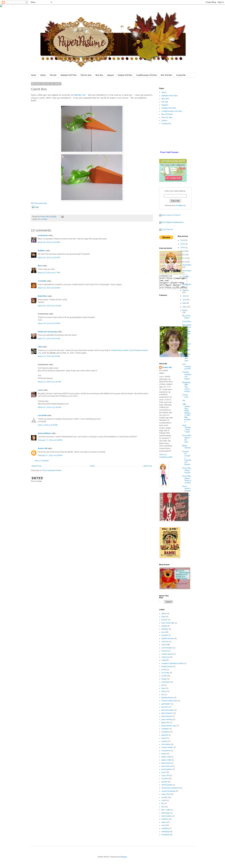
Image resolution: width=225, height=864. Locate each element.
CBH (40, 347)
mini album (166, 744)
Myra (40, 266)
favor (163, 688)
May (185, 303)
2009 (182, 508)
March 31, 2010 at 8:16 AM (49, 339)
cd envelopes (167, 648)
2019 (182, 240)
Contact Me (181, 75)
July (184, 296)
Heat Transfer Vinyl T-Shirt (186, 428)
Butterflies (42, 296)
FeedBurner (181, 205)
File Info (53, 75)
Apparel (110, 75)
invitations (165, 732)
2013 (182, 251)
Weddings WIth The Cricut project (186, 386)
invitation (165, 729)
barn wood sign (167, 623)
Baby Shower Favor (186, 344)
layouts (164, 741)
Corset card (185, 396)
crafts (163, 660)
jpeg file (164, 735)
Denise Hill (42, 448)
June (185, 300)
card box (165, 641)
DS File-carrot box (39, 203)
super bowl (166, 794)
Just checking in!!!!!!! (186, 366)
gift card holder (167, 710)
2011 (182, 258)
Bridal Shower (186, 447)
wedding (165, 828)
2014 (182, 247)
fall (162, 685)
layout (164, 738)
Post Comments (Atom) (51, 470)
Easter (164, 679)
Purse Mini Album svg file (186, 470)
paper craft (165, 757)
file (162, 694)
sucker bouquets (168, 791)
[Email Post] (62, 216)
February (186, 495)
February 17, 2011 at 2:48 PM (50, 440)
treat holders (166, 816)
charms (164, 651)
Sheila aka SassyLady (47, 332)
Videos (43, 75)
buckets (164, 635)
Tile (183, 401)
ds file (163, 670)
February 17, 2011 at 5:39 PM (50, 455)
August (185, 290)
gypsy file (165, 722)
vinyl (163, 825)
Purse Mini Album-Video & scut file (186, 479)
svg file (164, 797)
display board (167, 666)
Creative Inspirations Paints (186, 375)
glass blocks (166, 716)
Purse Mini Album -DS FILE (186, 438)
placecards (166, 763)
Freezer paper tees (169, 701)
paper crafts (166, 760)
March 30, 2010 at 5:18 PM (49, 323)
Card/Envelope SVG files (146, 75)
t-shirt (163, 800)
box (39, 219)
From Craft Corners (169, 152)
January (186, 501)
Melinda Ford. (80, 95)
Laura (40, 390)
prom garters (166, 769)
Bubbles (41, 250)
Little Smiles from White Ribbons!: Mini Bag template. (186, 413)
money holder (167, 747)
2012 (182, 255)
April (185, 307)
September (186, 284)
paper (163, 754)
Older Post (147, 466)
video (163, 822)
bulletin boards (167, 638)
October (186, 276)
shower (164, 782)
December (187, 265)
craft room (165, 657)
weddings (165, 832)
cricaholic (42, 281)
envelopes (165, 682)
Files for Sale (86, 75)
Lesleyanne (43, 235)
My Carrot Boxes (186, 317)
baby (163, 617)
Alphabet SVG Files (68, 75)
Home (33, 75)
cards (163, 645)
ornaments (165, 751)
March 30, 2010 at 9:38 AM (49, 288)
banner (164, 620)
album (164, 614)
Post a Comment (42, 461)
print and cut (166, 766)
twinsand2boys (44, 433)
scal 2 (163, 772)
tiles (163, 807)
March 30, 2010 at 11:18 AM (49, 306)
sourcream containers (170, 788)
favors (164, 691)
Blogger (123, 857)
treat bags (165, 813)
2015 (182, 244)
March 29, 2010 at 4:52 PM (49, 258)
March (185, 310)
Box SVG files (166, 75)
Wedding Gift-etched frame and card (186, 355)
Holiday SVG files (125, 75)
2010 (182, 262)
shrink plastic (166, 785)
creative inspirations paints (172, 663)
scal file (44, 219)
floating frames (167, 698)
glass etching (166, 719)
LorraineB (42, 415)
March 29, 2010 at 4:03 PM (49, 242)
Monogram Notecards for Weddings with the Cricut (186, 331)
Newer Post (36, 466)
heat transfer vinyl (168, 726)
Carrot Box (186, 321)
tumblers (165, 819)
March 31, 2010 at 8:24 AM (49, 356)
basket (164, 626)
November (187, 271)
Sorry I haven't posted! (186, 488)
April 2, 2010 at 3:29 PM (48, 425)
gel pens (165, 707)
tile (162, 803)
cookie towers (167, 654)
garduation (166, 704)
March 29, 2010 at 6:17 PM (49, 273)
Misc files (99, 75)
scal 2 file (165, 775)
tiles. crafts (165, 810)
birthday (164, 629)
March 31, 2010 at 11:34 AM (49, 382)
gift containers (167, 713)
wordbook (165, 835)
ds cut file (165, 673)
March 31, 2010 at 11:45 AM (49, 407)
